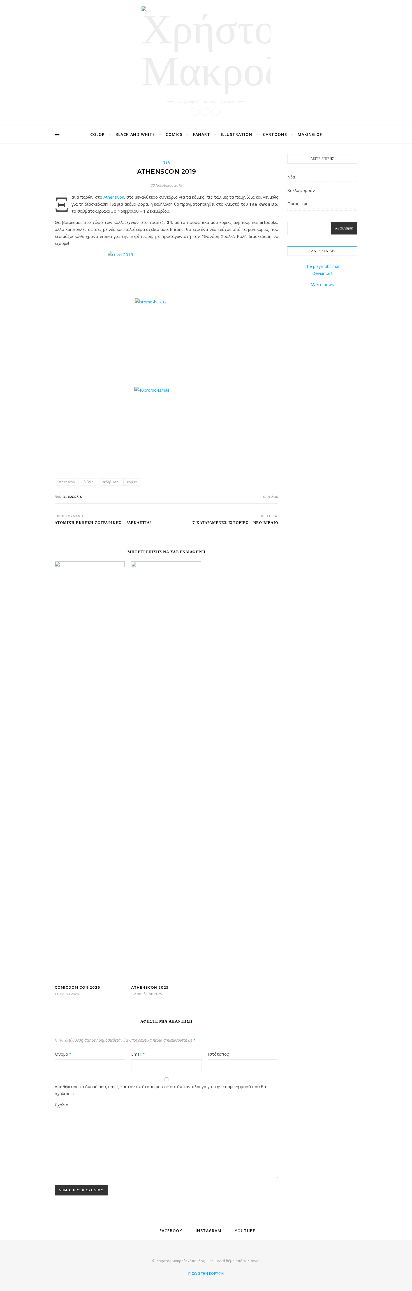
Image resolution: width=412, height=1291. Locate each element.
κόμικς (132, 482)
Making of (310, 134)
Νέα (166, 162)
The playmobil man (322, 266)
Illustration (236, 134)
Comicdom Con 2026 (77, 987)
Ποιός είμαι (298, 203)
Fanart (201, 134)
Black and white (135, 134)
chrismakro (72, 496)
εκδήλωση (110, 482)
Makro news (322, 284)
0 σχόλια (270, 496)
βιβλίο (89, 482)
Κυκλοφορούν (301, 190)
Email (138, 1054)
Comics (174, 134)
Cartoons (275, 134)
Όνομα (63, 1054)
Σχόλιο (61, 1104)
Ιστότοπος (218, 1054)
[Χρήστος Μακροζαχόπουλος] (206, 50)
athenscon (66, 482)
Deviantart (322, 273)
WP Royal (251, 1260)
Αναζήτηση (344, 228)
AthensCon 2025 (149, 987)
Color (97, 134)
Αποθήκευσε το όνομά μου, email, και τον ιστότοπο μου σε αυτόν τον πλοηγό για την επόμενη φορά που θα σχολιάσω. (160, 1090)
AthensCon (113, 197)
